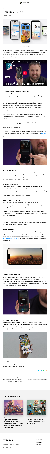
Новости (6, 417)
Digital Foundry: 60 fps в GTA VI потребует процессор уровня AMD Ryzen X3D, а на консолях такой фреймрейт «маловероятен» (13, 423)
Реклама (38, 444)
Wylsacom (43, 133)
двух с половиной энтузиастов (11, 238)
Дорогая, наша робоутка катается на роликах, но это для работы (36, 421)
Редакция (39, 442)
